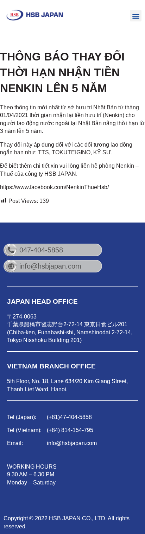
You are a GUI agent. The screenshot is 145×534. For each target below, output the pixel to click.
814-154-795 (76, 430)
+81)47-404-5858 (70, 417)
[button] (135, 15)
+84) (54, 430)
